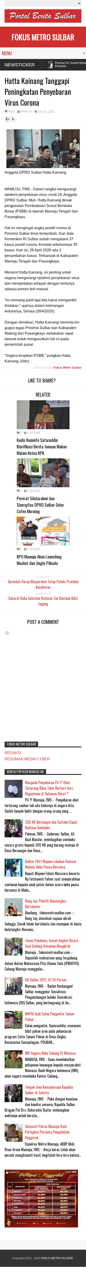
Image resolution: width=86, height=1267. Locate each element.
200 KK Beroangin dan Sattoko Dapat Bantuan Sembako (51, 824)
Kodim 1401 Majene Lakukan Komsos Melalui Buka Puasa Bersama (50, 864)
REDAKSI (13, 753)
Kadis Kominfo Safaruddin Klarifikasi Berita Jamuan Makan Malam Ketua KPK (42, 446)
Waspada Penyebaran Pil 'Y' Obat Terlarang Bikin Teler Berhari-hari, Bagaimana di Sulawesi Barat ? (49, 788)
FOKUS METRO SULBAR (43, 36)
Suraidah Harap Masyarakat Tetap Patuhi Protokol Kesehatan (43, 584)
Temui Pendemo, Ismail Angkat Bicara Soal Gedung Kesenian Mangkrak (51, 943)
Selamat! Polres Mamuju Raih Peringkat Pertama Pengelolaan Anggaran (47, 1132)
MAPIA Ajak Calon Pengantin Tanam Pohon (49, 1016)
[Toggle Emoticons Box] (7, 632)
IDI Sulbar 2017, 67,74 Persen (45, 980)
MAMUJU (26, 111)
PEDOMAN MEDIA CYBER (27, 759)
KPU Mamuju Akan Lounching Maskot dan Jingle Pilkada (39, 559)
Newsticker (20, 64)
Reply (11, 111)
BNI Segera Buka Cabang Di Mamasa (50, 1053)
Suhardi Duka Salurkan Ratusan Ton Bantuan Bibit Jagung (43, 601)
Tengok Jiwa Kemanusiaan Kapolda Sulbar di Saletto (49, 1089)
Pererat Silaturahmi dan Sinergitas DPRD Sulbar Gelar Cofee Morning (40, 504)
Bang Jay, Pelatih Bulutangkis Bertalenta (45, 903)
